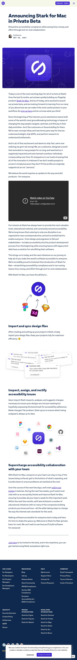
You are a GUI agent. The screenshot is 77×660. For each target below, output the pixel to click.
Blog (23, 572)
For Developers (8, 576)
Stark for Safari (46, 626)
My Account (45, 572)
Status (4, 627)
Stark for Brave (46, 633)
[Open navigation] (73, 3)
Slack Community (28, 583)
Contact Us (45, 579)
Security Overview (9, 613)
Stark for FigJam (28, 619)
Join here (12, 542)
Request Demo (62, 3)
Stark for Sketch (28, 622)
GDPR (4, 624)
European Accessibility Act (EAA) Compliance (28, 599)
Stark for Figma (27, 615)
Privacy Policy (65, 576)
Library (24, 576)
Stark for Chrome (47, 615)
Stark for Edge (46, 622)
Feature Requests (47, 583)
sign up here (26, 111)
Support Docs (46, 576)
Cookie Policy (49, 650)
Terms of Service (66, 579)
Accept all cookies (44, 655)
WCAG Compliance (29, 586)
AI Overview (6, 620)
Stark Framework (66, 572)
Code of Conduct (66, 583)
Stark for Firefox (47, 619)
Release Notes (27, 579)
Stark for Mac (23, 101)
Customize (30, 655)
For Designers (7, 572)
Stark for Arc (45, 629)
